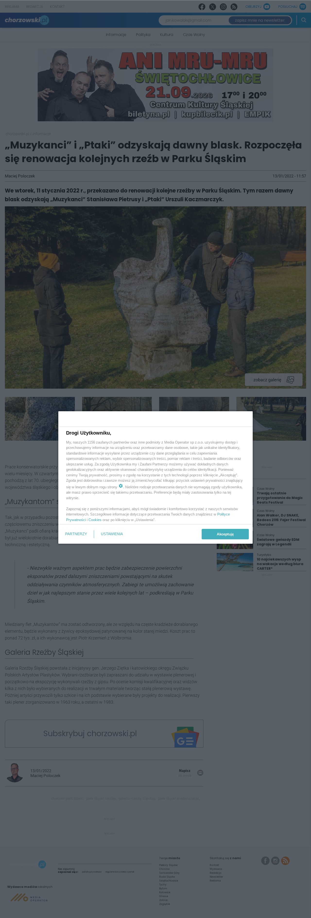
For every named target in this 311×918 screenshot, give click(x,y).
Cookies (95, 520)
